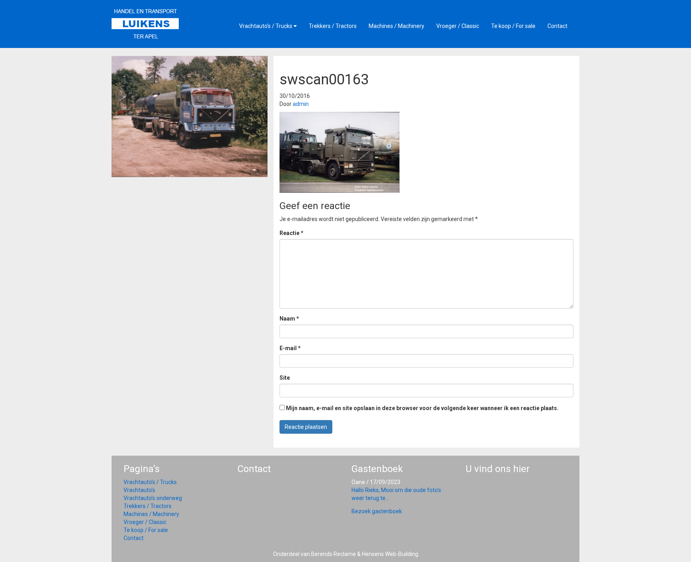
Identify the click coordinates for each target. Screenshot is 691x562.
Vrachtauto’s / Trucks (266, 26)
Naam (289, 318)
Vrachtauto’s (139, 490)
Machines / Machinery (396, 26)
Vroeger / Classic (457, 26)
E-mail (290, 348)
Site (285, 378)
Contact (557, 26)
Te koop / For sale (513, 26)
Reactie (292, 233)
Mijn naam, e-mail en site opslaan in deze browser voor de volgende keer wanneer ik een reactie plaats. (422, 408)
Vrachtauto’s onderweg (153, 498)
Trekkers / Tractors (333, 26)
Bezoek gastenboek (376, 511)
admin (301, 104)
